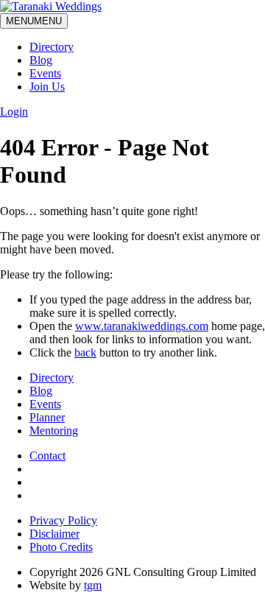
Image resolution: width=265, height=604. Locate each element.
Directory (51, 47)
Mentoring (53, 430)
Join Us (47, 86)
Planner (47, 417)
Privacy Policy (63, 520)
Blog (40, 60)
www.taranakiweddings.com (141, 326)
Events (45, 73)
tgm (93, 585)
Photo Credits (61, 547)
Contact (47, 455)
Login (14, 111)
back (85, 352)
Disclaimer (54, 533)
